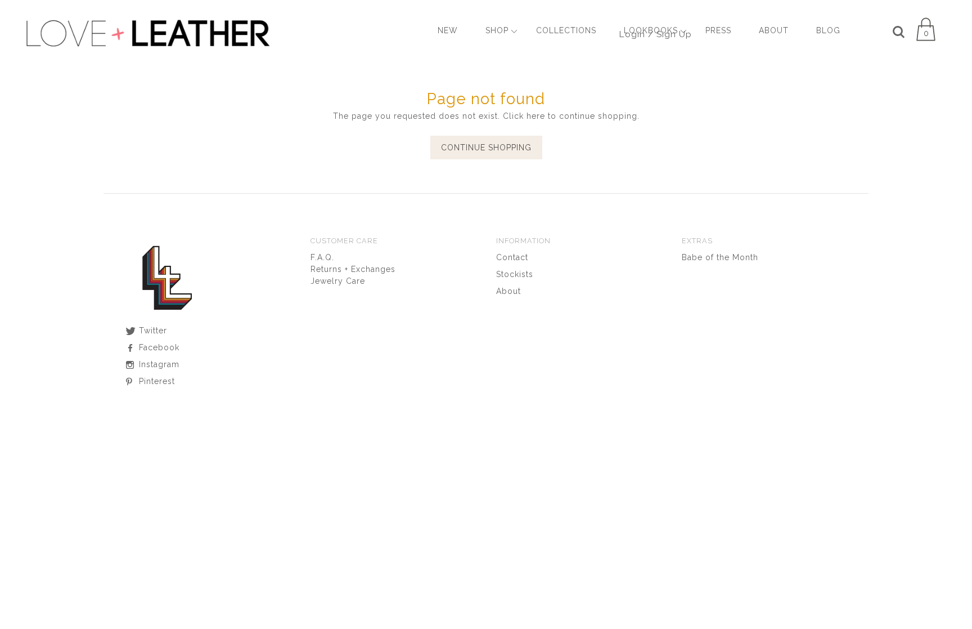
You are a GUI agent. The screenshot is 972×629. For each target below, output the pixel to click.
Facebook (157, 347)
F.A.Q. (322, 257)
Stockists (514, 274)
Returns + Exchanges (352, 269)
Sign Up (674, 34)
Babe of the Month (720, 257)
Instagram (157, 364)
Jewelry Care (337, 280)
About (508, 291)
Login (632, 34)
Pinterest (155, 381)
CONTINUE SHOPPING (486, 147)
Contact (512, 257)
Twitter (151, 330)
